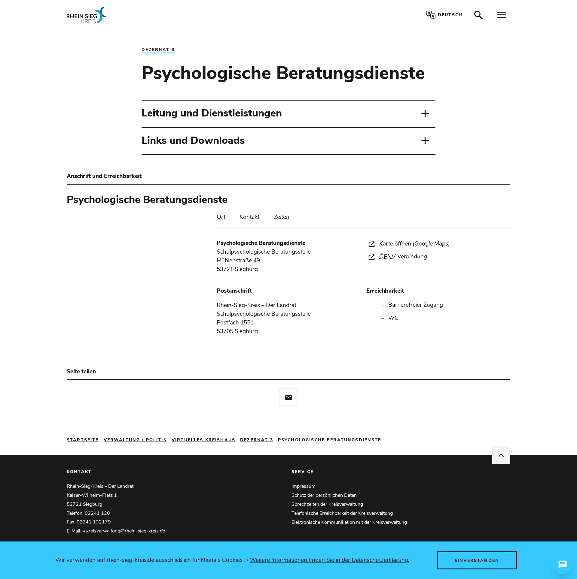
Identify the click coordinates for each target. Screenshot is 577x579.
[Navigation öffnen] (501, 15)
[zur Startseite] (157, 15)
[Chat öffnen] (562, 564)
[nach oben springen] (501, 455)
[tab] (221, 217)
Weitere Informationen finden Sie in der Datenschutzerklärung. (329, 560)
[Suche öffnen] (478, 15)
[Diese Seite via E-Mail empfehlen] (288, 397)
